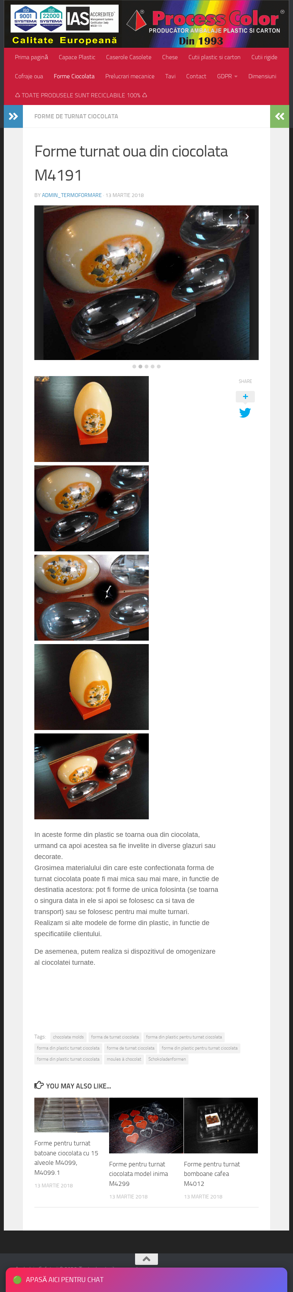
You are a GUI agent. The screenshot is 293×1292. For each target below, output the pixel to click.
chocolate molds (68, 1037)
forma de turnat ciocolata (115, 1037)
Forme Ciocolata (74, 76)
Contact (196, 76)
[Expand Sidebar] (13, 116)
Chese (170, 57)
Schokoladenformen (167, 1059)
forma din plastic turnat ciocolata (68, 1048)
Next (247, 216)
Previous (230, 216)
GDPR (224, 76)
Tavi (170, 76)
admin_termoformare (72, 195)
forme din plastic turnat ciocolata (68, 1059)
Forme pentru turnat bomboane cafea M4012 (212, 1173)
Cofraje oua (29, 76)
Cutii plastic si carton (214, 57)
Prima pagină (31, 57)
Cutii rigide (264, 57)
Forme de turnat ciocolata (76, 116)
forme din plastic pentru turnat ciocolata (200, 1048)
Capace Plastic (77, 57)
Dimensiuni (262, 76)
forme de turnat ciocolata (131, 1048)
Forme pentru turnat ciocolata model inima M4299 (138, 1173)
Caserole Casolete (128, 57)
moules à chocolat (124, 1059)
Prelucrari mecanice (130, 76)
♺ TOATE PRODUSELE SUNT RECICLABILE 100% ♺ (81, 95)
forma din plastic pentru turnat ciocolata (184, 1037)
